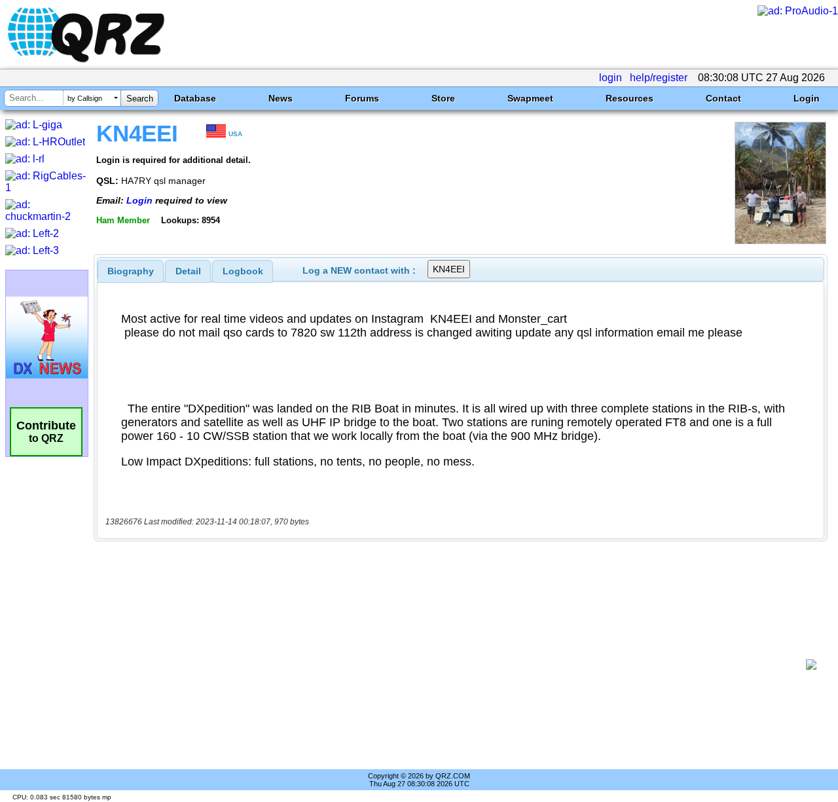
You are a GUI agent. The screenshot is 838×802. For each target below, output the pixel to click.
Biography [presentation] (130, 271)
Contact (723, 98)
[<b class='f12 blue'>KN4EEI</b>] (780, 240)
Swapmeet (530, 98)
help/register (658, 77)
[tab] (131, 271)
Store (443, 98)
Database (195, 98)
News (280, 98)
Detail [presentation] (188, 271)
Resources (629, 98)
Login (806, 98)
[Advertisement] (455, 664)
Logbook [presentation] (243, 271)
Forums (362, 98)
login (610, 77)
